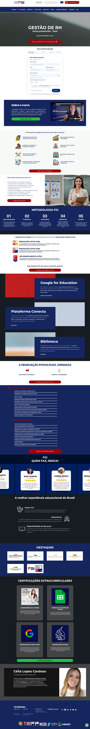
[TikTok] (70, 710)
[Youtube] (73, 710)
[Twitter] (76, 710)
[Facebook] (65, 710)
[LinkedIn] (68, 710)
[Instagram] (62, 710)
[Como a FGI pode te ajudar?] (61, 2)
